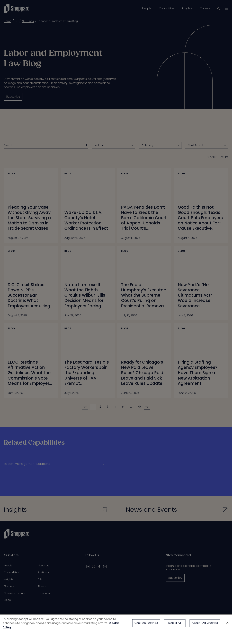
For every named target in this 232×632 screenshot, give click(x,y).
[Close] (227, 622)
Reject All (174, 623)
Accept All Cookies (205, 623)
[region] (116, 623)
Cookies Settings (146, 623)
